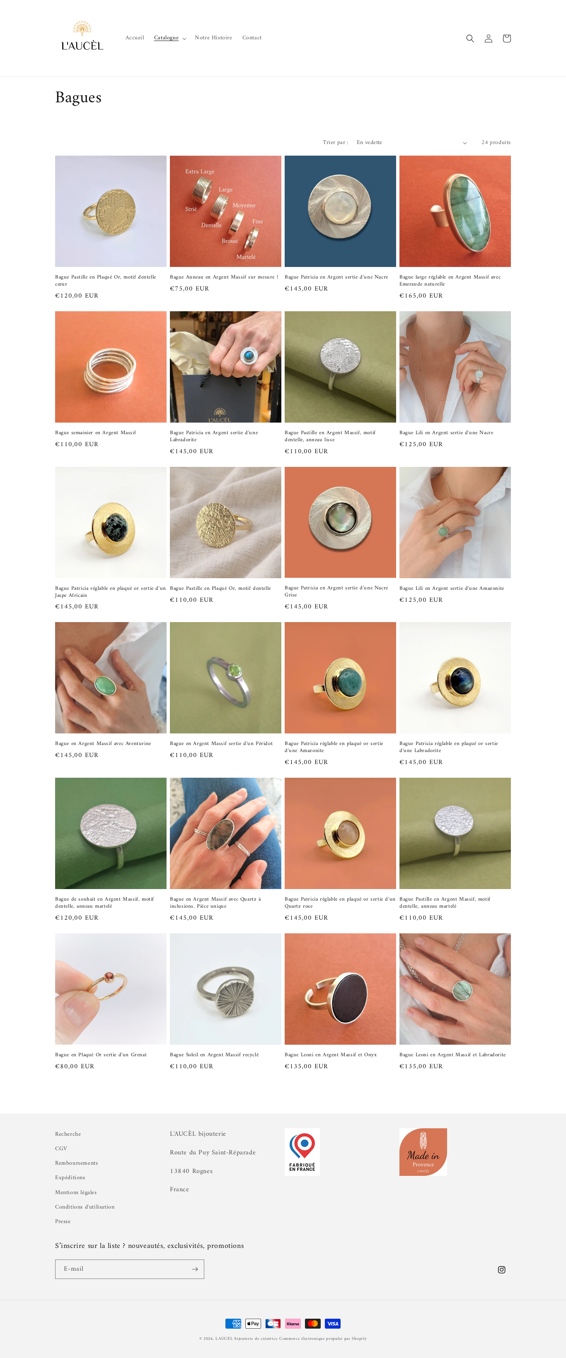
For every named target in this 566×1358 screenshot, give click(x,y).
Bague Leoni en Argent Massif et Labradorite (452, 1055)
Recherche (68, 1134)
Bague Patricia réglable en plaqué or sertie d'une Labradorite (448, 747)
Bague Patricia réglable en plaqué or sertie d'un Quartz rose (340, 903)
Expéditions (70, 1178)
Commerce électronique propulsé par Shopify (323, 1338)
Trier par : (335, 142)
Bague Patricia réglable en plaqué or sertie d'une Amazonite (334, 747)
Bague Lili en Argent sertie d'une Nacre (446, 433)
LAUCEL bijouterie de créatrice (246, 1338)
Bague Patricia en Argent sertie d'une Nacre (336, 277)
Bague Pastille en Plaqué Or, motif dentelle (220, 588)
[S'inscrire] (195, 1269)
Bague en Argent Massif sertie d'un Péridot (221, 744)
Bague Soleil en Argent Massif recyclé (214, 1055)
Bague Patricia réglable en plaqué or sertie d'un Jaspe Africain (110, 592)
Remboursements (76, 1163)
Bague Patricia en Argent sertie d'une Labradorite (214, 437)
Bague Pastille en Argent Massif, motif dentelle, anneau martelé (445, 903)
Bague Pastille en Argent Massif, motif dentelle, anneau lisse (330, 437)
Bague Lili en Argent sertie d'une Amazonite (451, 588)
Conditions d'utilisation (84, 1207)
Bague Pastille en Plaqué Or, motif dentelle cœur (105, 281)
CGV (61, 1149)
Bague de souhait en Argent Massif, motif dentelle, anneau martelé (104, 903)
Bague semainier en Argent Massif (95, 433)
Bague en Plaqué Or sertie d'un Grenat (101, 1055)
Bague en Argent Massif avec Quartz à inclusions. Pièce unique (215, 903)
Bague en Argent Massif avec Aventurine (103, 744)
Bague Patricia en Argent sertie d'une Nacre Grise (336, 592)
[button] (169, 38)
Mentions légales (76, 1192)
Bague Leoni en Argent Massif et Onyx (331, 1055)
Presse (63, 1221)
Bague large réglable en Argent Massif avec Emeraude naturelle (450, 281)
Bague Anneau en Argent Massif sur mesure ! (224, 277)
